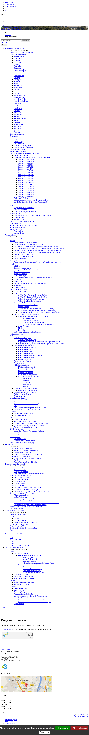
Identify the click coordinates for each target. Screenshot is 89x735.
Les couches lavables (25, 373)
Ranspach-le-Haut (20, 107)
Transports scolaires (20, 274)
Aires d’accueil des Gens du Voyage (22, 443)
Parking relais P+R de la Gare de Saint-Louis (29, 270)
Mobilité (12, 264)
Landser (16, 89)
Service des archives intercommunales (22, 221)
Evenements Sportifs (21, 575)
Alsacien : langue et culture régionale (26, 314)
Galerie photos (19, 231)
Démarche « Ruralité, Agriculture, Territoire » (29, 431)
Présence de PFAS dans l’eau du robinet (27, 410)
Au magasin (27, 384)
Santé (11, 417)
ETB (11, 538)
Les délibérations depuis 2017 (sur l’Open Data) (30, 202)
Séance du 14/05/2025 (26, 179)
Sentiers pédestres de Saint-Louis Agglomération (30, 596)
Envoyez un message (81, 716)
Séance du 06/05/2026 (26, 194)
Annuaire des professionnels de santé (26, 427)
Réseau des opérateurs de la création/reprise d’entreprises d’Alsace (36, 503)
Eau (15, 406)
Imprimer (4, 43)
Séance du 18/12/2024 (26, 171)
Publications (14, 206)
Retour (4, 45)
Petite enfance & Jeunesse (18, 289)
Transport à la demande (22, 272)
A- (6, 10)
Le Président (18, 142)
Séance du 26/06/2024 (26, 165)
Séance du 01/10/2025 (26, 182)
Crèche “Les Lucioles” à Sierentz (29, 301)
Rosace (16, 532)
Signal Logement (20, 258)
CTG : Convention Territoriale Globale (27, 332)
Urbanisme (13, 260)
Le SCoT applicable (21, 520)
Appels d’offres (19, 219)
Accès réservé (10, 724)
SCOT (12, 516)
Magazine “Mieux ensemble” (24, 208)
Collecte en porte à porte (22, 338)
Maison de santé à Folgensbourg (25, 421)
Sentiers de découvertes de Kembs (30, 598)
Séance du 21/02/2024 (26, 159)
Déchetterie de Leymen (26, 357)
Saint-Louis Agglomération (14, 48)
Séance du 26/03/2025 (26, 175)
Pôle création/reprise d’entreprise (25, 501)
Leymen (17, 91)
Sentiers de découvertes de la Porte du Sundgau (34, 602)
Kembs (16, 83)
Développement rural (17, 429)
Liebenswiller (18, 93)
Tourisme (13, 586)
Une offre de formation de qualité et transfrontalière (31, 491)
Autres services (15, 437)
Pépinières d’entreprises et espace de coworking (30, 505)
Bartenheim (18, 58)
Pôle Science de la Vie (21, 495)
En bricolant (27, 382)
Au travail (26, 386)
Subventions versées (16, 204)
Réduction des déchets (21, 365)
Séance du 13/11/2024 (25, 169)
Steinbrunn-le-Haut (20, 118)
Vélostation (18, 281)
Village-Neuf (18, 124)
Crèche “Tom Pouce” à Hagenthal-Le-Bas (32, 295)
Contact (3, 25)
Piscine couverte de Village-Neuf (29, 555)
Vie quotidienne (10, 235)
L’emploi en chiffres (21, 472)
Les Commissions (20, 144)
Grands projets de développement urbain (23, 528)
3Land (12, 542)
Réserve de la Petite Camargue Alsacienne (28, 458)
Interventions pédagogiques (32, 320)
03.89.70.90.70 (83, 714)
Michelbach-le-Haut (21, 101)
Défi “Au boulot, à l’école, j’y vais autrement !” (30, 283)
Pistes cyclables (19, 287)
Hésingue (17, 78)
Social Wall (5, 29)
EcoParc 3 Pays (19, 483)
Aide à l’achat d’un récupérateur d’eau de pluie (30, 408)
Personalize (44, 732)
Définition (17, 518)
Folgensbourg (18, 66)
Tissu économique (20, 470)
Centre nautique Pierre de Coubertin (30, 565)
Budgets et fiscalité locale (18, 151)
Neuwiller (17, 103)
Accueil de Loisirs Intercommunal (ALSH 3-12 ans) (36, 309)
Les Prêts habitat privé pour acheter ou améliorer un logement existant (38, 250)
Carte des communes (17, 134)
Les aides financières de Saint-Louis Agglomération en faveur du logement (39, 248)
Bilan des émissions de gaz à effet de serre (28, 454)
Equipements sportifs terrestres (24, 578)
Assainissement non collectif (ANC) (26, 404)
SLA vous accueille (16, 239)
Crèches (16, 293)
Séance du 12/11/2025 (25, 184)
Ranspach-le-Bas (20, 105)
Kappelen (17, 81)
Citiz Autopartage (20, 276)
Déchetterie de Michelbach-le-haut (30, 355)
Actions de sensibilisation (22, 394)
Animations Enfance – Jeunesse (25, 303)
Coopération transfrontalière (14, 534)
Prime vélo (17, 285)
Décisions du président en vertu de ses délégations (31, 200)
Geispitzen (17, 68)
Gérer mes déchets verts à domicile (26, 392)
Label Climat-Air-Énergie (22, 452)
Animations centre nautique (32, 571)
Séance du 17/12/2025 (26, 186)
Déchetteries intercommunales (24, 345)
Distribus (17, 266)
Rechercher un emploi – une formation (27, 489)
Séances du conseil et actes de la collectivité (24, 153)
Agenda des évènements (18, 227)
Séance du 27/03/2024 (26, 161)
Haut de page (5, 649)
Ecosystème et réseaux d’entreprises (22, 493)
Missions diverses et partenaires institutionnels (38, 324)
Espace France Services (22, 415)
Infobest (12, 543)
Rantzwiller (18, 109)
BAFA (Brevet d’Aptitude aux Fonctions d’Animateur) (37, 311)
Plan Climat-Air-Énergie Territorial (26, 450)
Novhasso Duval (19, 481)
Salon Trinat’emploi (16, 509)
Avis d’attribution (20, 217)
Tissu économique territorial (19, 468)
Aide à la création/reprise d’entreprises (23, 499)
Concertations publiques (18, 514)
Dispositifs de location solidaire (24, 254)
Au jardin (26, 380)
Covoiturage (18, 279)
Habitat (12, 241)
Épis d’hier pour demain (22, 435)
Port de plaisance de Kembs (23, 594)
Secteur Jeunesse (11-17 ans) (28, 305)
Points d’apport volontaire (23, 361)
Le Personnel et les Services (23, 147)
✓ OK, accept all (62, 728)
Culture (12, 580)
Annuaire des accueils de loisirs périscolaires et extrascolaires (39, 312)
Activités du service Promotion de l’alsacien (33, 316)
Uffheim (17, 122)
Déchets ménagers (16, 336)
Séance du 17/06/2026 (26, 196)
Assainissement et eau (17, 398)
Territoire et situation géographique (21, 52)
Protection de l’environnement (20, 456)
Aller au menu (10, 4)
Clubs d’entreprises (20, 497)
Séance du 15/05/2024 (26, 163)
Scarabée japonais (20, 396)
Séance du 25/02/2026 (26, 190)
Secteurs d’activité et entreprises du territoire (29, 474)
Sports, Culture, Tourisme (14, 547)
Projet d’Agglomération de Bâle (20, 545)
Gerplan (16, 460)
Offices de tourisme (20, 588)
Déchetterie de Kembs (25, 349)
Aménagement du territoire (14, 510)
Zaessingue (18, 132)
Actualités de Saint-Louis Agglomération (23, 225)
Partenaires (22, 330)
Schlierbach (18, 114)
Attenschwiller (19, 56)
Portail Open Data (15, 29)
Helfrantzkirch (19, 76)
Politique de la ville (16, 334)
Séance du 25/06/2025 (26, 180)
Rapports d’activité (20, 210)
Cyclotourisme (19, 604)
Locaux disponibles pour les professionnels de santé (31, 423)
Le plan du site (6, 629)
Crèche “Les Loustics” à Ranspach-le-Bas (32, 297)
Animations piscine (29, 561)
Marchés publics (15, 213)
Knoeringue (18, 85)
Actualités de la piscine (30, 559)
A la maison (27, 378)
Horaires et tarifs (28, 557)
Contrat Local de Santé (22, 419)
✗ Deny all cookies (79, 728)
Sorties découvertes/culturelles (24, 582)
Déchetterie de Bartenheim (27, 353)
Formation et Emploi (17, 485)
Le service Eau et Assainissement (25, 400)
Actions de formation (30, 318)
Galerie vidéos (19, 233)
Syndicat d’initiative (21, 592)
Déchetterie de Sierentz (26, 351)
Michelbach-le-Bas (20, 99)
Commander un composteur (27, 390)
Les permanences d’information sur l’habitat (29, 245)
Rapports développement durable (25, 212)
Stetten (16, 120)
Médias (20, 328)
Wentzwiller (18, 130)
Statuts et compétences (17, 149)
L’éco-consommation (25, 371)
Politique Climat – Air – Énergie (21, 448)
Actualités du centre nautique (32, 569)
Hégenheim (18, 74)
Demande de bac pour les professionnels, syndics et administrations (41, 344)
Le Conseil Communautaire (23, 138)
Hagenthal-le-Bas (20, 70)
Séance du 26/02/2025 (26, 173)
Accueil (8, 35)
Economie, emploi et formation (15, 464)
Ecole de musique (20, 439)
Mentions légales (11, 720)
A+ (6, 8)
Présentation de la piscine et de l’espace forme (38, 563)
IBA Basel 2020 (15, 540)
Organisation (14, 136)
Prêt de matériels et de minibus (24, 441)
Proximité (13, 411)
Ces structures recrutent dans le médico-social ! (30, 425)
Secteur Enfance (23, 307)
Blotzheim (17, 60)
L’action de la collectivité (26, 367)
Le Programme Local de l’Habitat (25, 243)
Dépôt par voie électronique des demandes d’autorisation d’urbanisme (38, 262)
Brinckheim (18, 62)
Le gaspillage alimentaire (26, 369)
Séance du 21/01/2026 (26, 188)
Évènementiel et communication (33, 322)
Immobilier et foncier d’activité (20, 476)
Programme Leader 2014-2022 (20, 524)
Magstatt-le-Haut (19, 97)
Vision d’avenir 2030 (17, 526)
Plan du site (9, 3)
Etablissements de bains (22, 553)
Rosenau (17, 111)
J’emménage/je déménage (27, 340)
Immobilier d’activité (21, 479)
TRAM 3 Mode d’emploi (22, 268)
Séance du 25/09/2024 (26, 167)
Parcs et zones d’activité (22, 477)
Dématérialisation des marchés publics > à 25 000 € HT (33, 215)
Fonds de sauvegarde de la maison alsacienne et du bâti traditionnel (37, 252)
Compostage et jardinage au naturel (26, 388)
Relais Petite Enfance (21, 291)
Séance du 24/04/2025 (26, 177)
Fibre (11, 530)
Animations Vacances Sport (23, 576)
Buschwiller (18, 64)
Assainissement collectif (22, 402)
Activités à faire (23, 326)
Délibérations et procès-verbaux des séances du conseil (32, 157)
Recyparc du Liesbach (26, 359)
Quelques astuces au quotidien (28, 377)
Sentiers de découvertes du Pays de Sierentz (33, 600)
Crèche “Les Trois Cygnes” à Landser (31, 299)
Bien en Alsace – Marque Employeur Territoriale (26, 507)
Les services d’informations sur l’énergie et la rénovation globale (36, 246)
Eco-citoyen (9, 444)
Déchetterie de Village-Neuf (27, 347)
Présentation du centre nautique (33, 573)
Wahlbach (17, 126)
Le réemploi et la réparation (27, 375)
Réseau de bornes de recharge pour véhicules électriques (33, 278)
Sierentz (16, 116)
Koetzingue (18, 87)
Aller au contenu (11, 6)
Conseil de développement (23, 146)
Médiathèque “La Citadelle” (23, 584)
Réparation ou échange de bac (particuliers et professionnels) (39, 342)
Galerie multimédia (16, 229)
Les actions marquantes (22, 433)
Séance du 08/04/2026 (26, 192)
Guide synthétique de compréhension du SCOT (30, 522)
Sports (12, 551)
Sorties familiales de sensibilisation (26, 462)
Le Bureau (17, 140)
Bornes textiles (19, 363)
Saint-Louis (18, 113)
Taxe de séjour (19, 590)
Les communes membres (18, 54)
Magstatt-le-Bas (19, 95)
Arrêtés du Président (21, 198)
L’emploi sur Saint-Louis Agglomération (28, 487)
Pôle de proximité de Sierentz (24, 413)
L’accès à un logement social (24, 256)
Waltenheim (18, 128)
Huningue (17, 80)
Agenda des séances (21, 155)
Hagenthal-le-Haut (20, 72)
